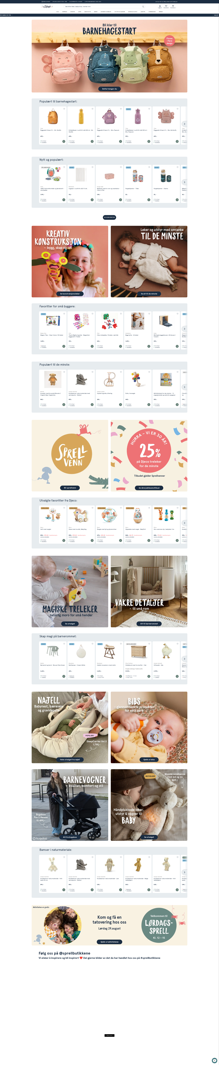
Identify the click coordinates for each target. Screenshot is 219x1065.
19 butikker (185, 347)
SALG (57, 11)
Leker (79, 11)
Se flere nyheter (109, 217)
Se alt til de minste (149, 294)
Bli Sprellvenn (70, 488)
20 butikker (72, 200)
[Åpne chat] (214, 1060)
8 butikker (72, 677)
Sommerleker (152, 11)
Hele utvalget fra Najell (70, 760)
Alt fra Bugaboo (70, 837)
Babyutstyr (88, 11)
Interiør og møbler (106, 11)
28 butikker (100, 142)
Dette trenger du (109, 89)
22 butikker (100, 200)
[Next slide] (184, 124)
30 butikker (157, 347)
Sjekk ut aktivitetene (109, 942)
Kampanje (64, 11)
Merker (161, 11)
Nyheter (72, 11)
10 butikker (44, 200)
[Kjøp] (63, 141)
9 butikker (157, 200)
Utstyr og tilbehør (119, 11)
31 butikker (100, 347)
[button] (64, 109)
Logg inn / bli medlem (44, 536)
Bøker (95, 11)
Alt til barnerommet (149, 624)
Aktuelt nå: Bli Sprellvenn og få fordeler (166, 1)
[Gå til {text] (109, 56)
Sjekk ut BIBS (149, 760)
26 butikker (185, 142)
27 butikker (44, 142)
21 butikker (44, 347)
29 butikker (72, 347)
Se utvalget (70, 624)
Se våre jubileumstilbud (149, 488)
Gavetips (143, 11)
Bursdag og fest (132, 11)
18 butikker (185, 405)
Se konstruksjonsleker (70, 294)
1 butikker (44, 677)
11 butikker (185, 200)
